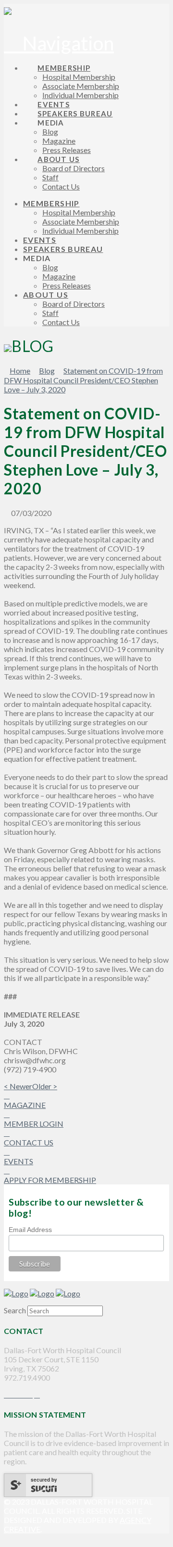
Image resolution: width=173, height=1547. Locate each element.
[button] (59, 43)
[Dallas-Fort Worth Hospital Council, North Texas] (8, 11)
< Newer (18, 1086)
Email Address (30, 1229)
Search (15, 1310)
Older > (44, 1086)
